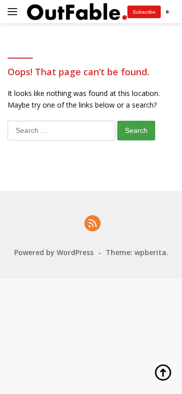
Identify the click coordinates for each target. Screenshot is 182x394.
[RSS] (92, 224)
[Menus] (14, 11)
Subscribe (144, 12)
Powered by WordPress (54, 252)
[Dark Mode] (167, 12)
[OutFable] (75, 11)
